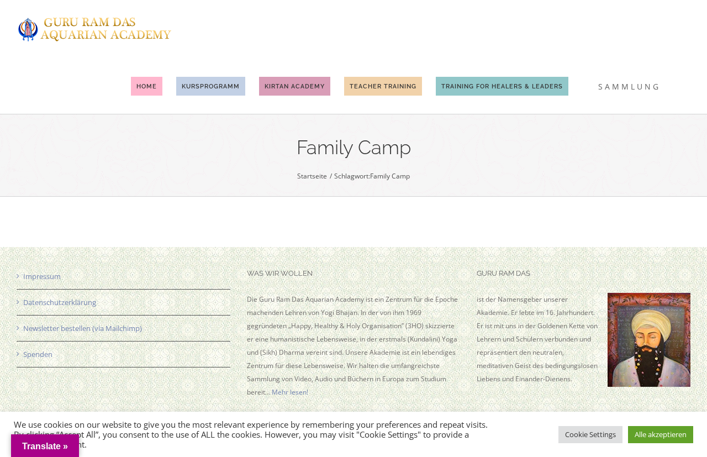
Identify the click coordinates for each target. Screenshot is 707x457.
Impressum (42, 276)
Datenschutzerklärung (59, 302)
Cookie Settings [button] (590, 434)
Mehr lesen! (290, 392)
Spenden (37, 354)
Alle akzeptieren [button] (661, 434)
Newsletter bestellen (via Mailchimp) (82, 328)
